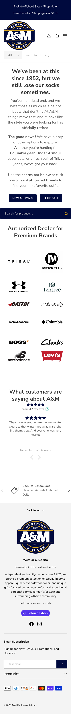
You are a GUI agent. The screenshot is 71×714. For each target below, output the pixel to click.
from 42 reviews (33, 409)
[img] (35, 404)
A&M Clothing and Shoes (24, 705)
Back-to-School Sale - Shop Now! (35, 6)
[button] (57, 36)
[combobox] (35, 55)
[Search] (66, 213)
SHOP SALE (51, 198)
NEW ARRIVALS (22, 198)
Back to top (34, 510)
